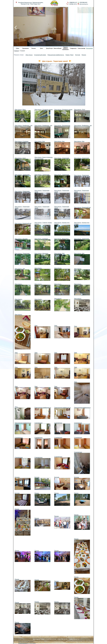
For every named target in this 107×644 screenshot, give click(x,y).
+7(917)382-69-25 (83, 2)
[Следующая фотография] (70, 61)
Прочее (84, 55)
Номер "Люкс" (70, 55)
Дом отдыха (29, 55)
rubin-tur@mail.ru (83, 4)
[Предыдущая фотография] (39, 61)
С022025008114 (22, 643)
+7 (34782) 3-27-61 (72, 4)
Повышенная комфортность (56, 55)
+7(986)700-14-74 (73, 2)
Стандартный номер (40, 55)
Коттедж (77, 55)
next (90, 26)
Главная (16, 50)
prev (15, 26)
